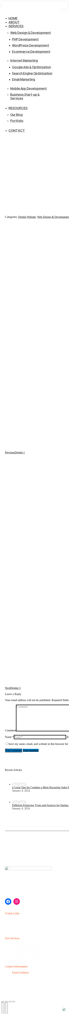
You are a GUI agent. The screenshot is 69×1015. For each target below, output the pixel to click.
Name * (9, 736)
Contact (16, 932)
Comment (10, 730)
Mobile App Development (26, 957)
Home (15, 919)
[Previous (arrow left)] (2, 1007)
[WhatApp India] (64, 1009)
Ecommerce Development (26, 950)
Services (16, 925)
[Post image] (19, 784)
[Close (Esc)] (2, 1001)
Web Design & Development (28, 944)
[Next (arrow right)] (6, 1007)
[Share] (6, 1001)
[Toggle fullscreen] (9, 1001)
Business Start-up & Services (28, 960)
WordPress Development (26, 947)
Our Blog (17, 929)
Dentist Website (27, 216)
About (15, 922)
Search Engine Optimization (28, 953)
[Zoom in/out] (13, 1001)
